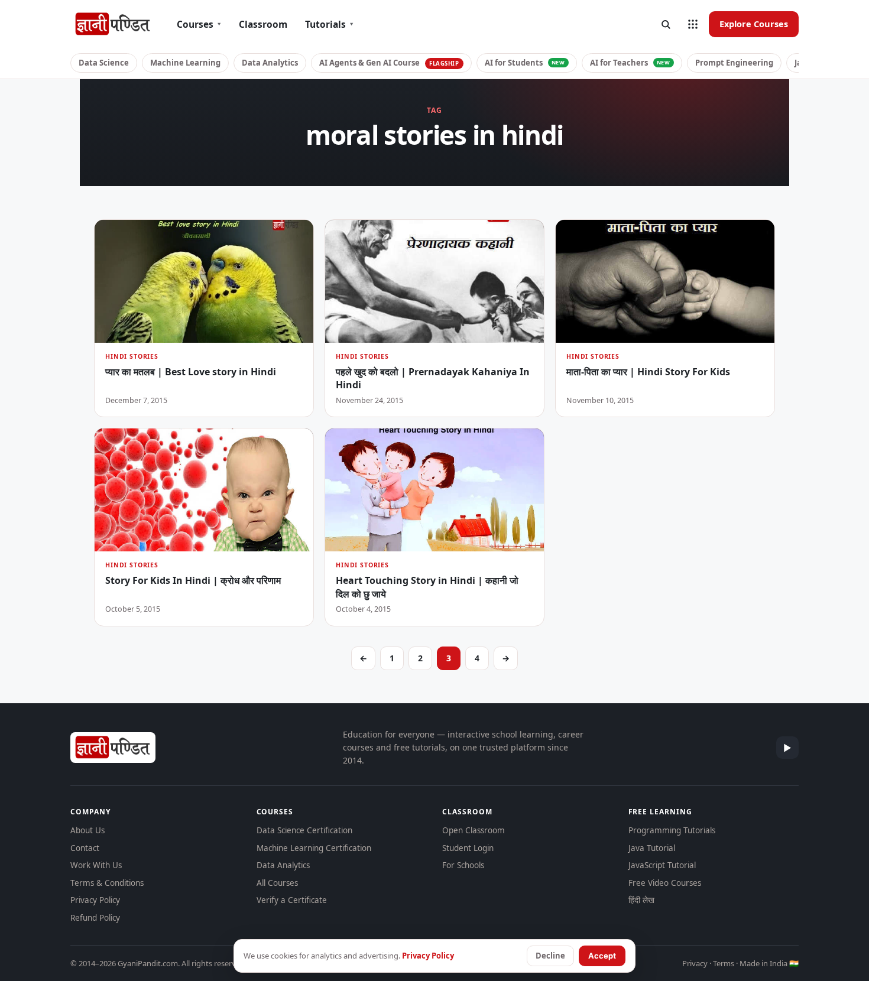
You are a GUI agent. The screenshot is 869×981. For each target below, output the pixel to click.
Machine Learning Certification (314, 848)
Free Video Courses (664, 883)
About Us (87, 830)
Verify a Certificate (292, 900)
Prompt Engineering (734, 62)
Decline (550, 955)
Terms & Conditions (107, 883)
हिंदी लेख (641, 900)
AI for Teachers (630, 62)
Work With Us (96, 865)
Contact (84, 848)
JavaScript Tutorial (662, 865)
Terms (723, 963)
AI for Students (525, 62)
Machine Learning (185, 62)
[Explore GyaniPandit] (693, 24)
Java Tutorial (651, 848)
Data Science (104, 62)
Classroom (263, 24)
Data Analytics (270, 62)
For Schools (463, 865)
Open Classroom (473, 830)
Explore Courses (753, 24)
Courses (199, 24)
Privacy (695, 963)
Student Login (468, 848)
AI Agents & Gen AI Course (389, 62)
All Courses (277, 883)
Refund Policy (95, 917)
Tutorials (329, 24)
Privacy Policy (95, 900)
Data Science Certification (304, 830)
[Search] (665, 24)
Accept (602, 955)
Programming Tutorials (671, 830)
